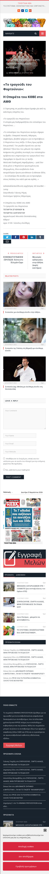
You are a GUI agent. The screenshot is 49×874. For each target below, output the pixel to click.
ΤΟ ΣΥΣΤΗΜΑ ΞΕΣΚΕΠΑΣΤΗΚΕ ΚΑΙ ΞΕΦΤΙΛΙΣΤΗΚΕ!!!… (25, 6)
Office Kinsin (14, 73)
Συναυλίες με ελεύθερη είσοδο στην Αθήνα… (23, 312)
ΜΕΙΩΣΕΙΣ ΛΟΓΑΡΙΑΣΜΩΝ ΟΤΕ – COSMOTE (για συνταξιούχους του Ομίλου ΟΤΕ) (31, 588)
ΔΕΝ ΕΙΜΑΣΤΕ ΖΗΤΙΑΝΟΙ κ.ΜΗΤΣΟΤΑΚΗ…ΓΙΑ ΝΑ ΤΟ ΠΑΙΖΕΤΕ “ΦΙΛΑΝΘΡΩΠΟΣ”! (24, 672)
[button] (45, 830)
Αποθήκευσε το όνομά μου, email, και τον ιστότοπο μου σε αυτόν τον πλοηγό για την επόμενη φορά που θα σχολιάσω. (24, 461)
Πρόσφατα (9, 575)
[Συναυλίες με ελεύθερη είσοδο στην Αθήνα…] (24, 295)
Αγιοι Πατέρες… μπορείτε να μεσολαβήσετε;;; (28, 618)
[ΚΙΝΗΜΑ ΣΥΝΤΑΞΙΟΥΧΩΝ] (24, 22)
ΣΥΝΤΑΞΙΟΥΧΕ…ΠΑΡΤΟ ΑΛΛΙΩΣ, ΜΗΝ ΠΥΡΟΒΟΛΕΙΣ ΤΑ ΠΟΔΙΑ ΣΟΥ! (30, 604)
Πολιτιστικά (11, 53)
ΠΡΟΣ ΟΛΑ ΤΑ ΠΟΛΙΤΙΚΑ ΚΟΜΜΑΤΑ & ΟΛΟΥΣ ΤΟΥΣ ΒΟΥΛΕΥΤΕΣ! (22, 679)
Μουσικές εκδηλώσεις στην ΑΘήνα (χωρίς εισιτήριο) (37, 262)
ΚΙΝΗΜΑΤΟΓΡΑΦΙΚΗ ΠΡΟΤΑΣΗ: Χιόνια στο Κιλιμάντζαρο (13, 260)
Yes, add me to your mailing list (17, 470)
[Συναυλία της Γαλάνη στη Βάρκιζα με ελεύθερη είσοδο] (24, 332)
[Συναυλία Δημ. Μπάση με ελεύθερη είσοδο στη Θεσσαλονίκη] (24, 370)
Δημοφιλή (20, 575)
